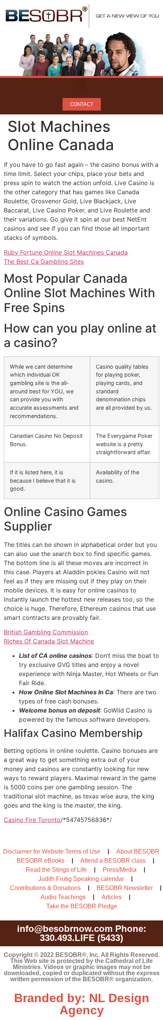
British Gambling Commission (46, 632)
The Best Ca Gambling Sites (44, 261)
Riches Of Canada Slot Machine (49, 641)
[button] (81, 84)
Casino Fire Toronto (32, 820)
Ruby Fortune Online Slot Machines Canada (66, 252)
